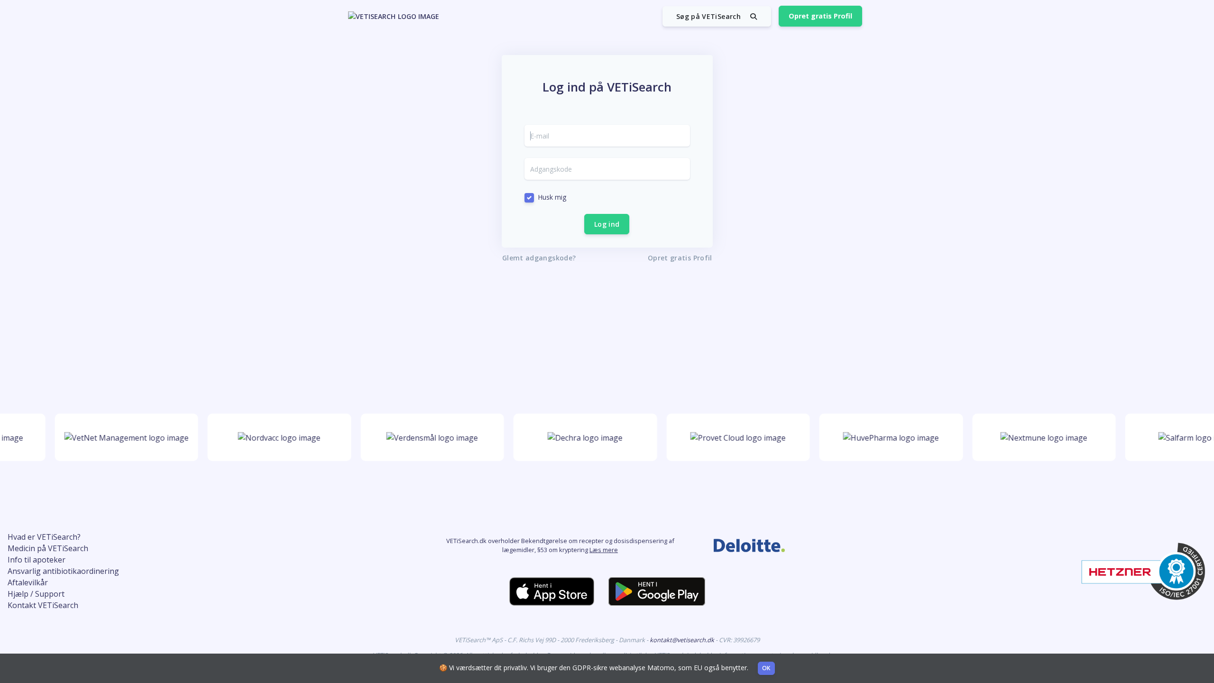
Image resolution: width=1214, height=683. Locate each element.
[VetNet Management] (119, 437)
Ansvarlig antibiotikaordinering (63, 571)
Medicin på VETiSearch (48, 548)
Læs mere (603, 549)
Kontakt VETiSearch (43, 605)
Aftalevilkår (28, 582)
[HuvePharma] (884, 437)
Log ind (606, 224)
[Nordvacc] (272, 437)
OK (766, 668)
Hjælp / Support (36, 594)
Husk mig (552, 197)
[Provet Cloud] (731, 437)
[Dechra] (578, 437)
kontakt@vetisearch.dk (683, 640)
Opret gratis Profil (820, 15)
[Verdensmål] (425, 437)
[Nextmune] (1036, 437)
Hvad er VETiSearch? (44, 537)
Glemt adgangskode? (539, 257)
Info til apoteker (36, 559)
